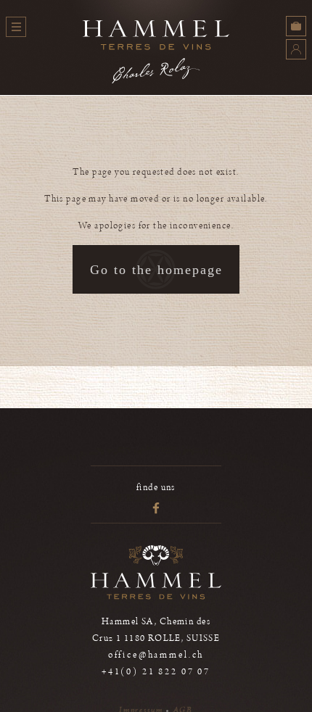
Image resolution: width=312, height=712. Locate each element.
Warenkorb (296, 26)
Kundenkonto (296, 49)
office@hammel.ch (156, 655)
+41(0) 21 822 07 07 (156, 672)
